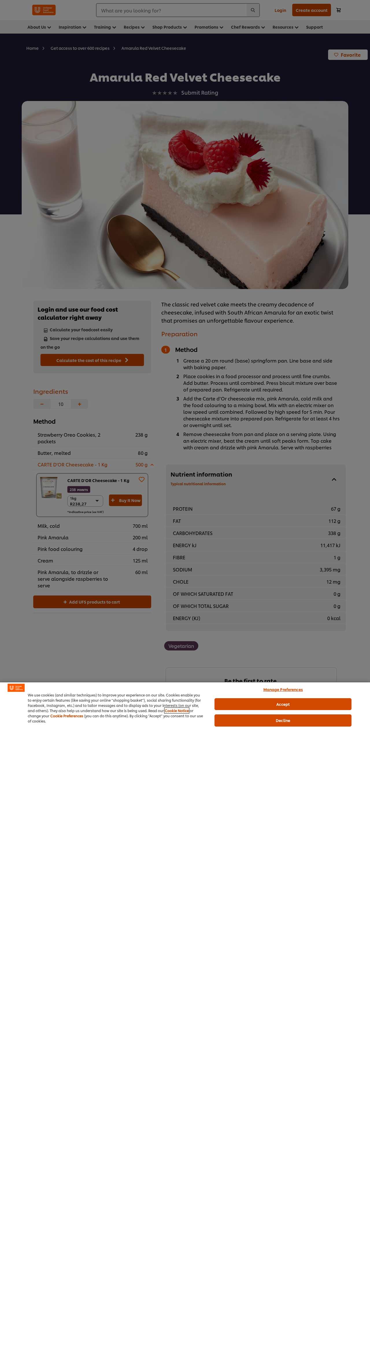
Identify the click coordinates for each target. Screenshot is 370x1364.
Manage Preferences (283, 689)
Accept (283, 704)
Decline (283, 720)
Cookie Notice (177, 710)
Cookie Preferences (66, 715)
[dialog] (185, 1023)
